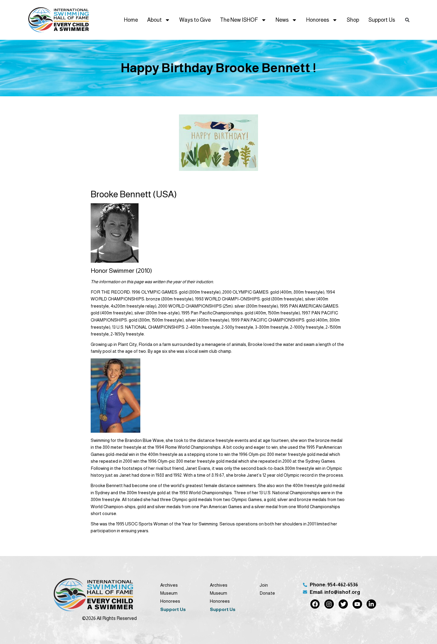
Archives (169, 585)
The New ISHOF (239, 20)
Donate (267, 593)
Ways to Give (195, 20)
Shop (353, 20)
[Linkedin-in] (371, 604)
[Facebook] (315, 604)
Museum (168, 593)
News (282, 20)
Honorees (317, 20)
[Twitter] (343, 604)
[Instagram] (329, 604)
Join (264, 585)
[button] (407, 20)
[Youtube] (357, 604)
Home (131, 20)
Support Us (381, 20)
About (154, 20)
